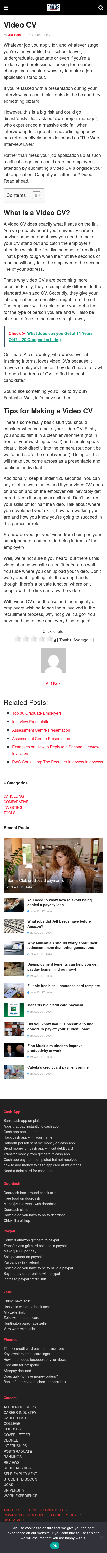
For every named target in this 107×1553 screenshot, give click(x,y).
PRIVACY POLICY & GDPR (24, 1515)
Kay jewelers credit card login (27, 1353)
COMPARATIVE (16, 801)
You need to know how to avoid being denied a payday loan (59, 902)
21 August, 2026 (41, 976)
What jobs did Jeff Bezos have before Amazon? (59, 924)
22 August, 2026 (21, 887)
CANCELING (14, 796)
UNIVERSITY (14, 1490)
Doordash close (16, 1209)
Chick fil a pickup (17, 1220)
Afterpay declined (17, 1370)
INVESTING (13, 807)
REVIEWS (11, 1462)
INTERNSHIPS (15, 1445)
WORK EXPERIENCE (20, 1495)
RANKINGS (13, 1456)
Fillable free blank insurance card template (63, 985)
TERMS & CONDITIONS (45, 1510)
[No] (100, 1537)
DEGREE (11, 1440)
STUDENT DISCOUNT (21, 1479)
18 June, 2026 (39, 35)
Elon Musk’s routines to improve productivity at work (55, 1048)
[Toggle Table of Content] (34, 195)
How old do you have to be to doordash (35, 1214)
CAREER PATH (16, 1417)
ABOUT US (12, 1510)
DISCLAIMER (14, 1520)
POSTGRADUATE (18, 1451)
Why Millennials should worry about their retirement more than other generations (62, 945)
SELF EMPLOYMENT (20, 1473)
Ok (55, 1546)
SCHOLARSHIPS (17, 1467)
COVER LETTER (17, 1434)
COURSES (12, 1428)
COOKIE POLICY (64, 1515)
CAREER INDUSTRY (20, 1412)
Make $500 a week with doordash (30, 1203)
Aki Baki (14, 35)
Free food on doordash (22, 1198)
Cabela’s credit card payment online (58, 1067)
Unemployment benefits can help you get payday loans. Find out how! (62, 967)
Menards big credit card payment (55, 1004)
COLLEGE (12, 1423)
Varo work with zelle (19, 1328)
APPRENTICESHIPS (20, 1406)
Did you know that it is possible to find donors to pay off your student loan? (60, 1026)
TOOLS (9, 812)
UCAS (8, 1484)
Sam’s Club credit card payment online (40, 880)
